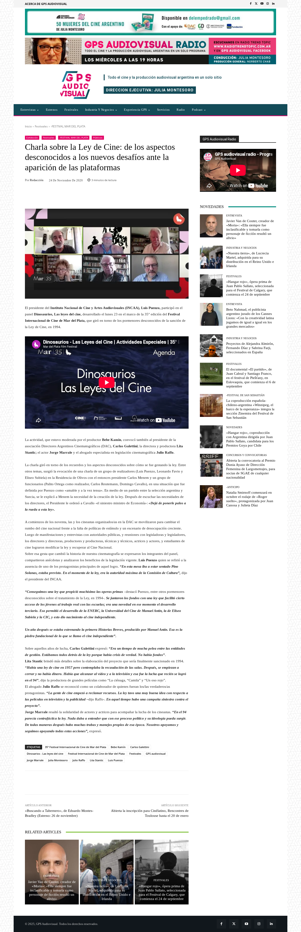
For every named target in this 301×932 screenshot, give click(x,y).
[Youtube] (262, 4)
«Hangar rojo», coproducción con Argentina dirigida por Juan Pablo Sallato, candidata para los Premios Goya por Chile (250, 439)
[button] (230, 109)
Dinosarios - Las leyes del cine (45, 753)
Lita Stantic (96, 760)
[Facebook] (250, 4)
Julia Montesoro (58, 760)
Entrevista (51, 876)
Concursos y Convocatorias (246, 455)
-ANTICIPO (232, 487)
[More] (170, 782)
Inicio (28, 126)
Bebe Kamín (118, 747)
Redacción (37, 180)
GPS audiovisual (156, 753)
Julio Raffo (78, 760)
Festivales (41, 126)
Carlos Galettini (139, 747)
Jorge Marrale (35, 760)
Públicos (98, 137)
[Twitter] (256, 4)
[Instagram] (267, 4)
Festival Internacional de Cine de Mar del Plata (96, 753)
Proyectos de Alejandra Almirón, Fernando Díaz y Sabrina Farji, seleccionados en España (250, 348)
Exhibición (32, 137)
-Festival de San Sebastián (245, 395)
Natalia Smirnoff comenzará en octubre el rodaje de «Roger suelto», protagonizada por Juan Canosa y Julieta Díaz (249, 499)
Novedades (234, 427)
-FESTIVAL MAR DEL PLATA (68, 126)
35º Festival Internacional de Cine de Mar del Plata (75, 747)
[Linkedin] (273, 4)
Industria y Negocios (106, 880)
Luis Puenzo (115, 760)
